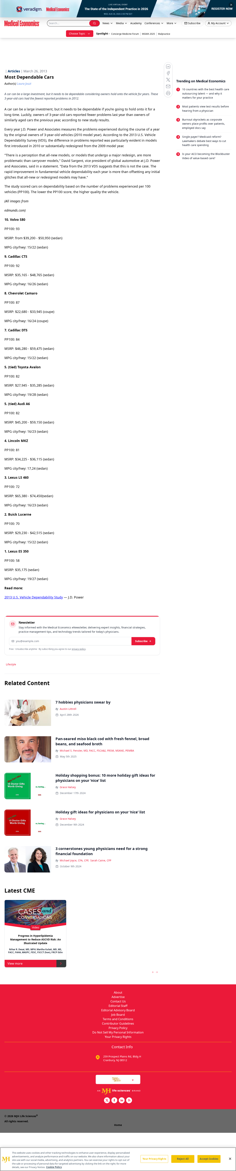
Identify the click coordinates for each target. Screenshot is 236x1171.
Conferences (152, 23)
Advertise (118, 997)
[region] (118, 1159)
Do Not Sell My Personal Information (118, 1032)
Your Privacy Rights (118, 1037)
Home (118, 1125)
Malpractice (164, 33)
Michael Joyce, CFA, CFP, (74, 860)
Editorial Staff (118, 1006)
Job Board (118, 1015)
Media (120, 23)
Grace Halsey (68, 787)
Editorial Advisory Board (118, 1010)
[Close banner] (231, 4)
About (118, 992)
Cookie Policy (54, 1167)
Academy (136, 23)
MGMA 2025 (148, 33)
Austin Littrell (68, 709)
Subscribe (141, 641)
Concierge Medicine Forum (125, 33)
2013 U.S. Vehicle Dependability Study (33, 597)
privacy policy (79, 649)
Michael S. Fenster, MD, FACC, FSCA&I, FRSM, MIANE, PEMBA (97, 750)
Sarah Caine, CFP (100, 860)
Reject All (183, 1158)
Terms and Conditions (118, 1019)
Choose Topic (77, 33)
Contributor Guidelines (118, 1023)
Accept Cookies (209, 1158)
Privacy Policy (118, 1028)
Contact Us (118, 1001)
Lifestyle (11, 664)
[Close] (230, 1159)
